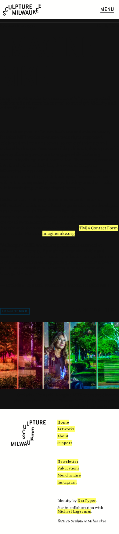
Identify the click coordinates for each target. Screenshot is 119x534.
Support (64, 442)
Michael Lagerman (74, 511)
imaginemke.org (58, 233)
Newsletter (67, 461)
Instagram (67, 482)
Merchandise (69, 475)
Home (63, 422)
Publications (68, 467)
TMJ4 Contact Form (98, 227)
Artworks (66, 428)
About (62, 435)
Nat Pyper (87, 500)
